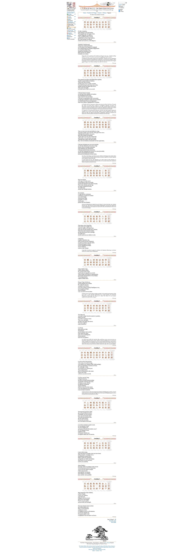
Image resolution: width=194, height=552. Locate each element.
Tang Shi (70, 33)
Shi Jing (69, 14)
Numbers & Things (91, 13)
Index (93, 550)
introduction (100, 549)
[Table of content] (94, 8)
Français (108, 542)
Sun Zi (69, 35)
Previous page (112, 520)
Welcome (90, 549)
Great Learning (96, 546)
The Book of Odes (82, 546)
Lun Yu (69, 16)
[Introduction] (93, 8)
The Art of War (111, 547)
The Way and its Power (96, 547)
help (94, 549)
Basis (84, 13)
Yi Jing (69, 28)
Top (101, 550)
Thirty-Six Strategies (97, 548)
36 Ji (69, 38)
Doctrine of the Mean (103, 546)
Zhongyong (70, 21)
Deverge (121, 11)
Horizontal (122, 7)
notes (96, 549)
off (105, 542)
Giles (121, 10)
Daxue (69, 19)
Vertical (121, 6)
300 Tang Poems (104, 547)
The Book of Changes (86, 547)
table (104, 549)
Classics (99, 13)
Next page (113, 522)
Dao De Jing (70, 30)
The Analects (89, 546)
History (104, 13)
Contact (97, 550)
